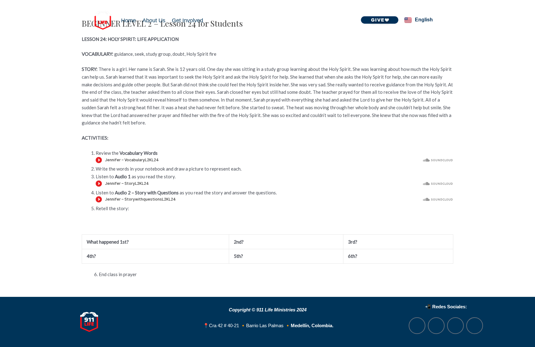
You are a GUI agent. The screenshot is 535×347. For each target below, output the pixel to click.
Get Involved (187, 20)
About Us (153, 20)
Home (128, 20)
